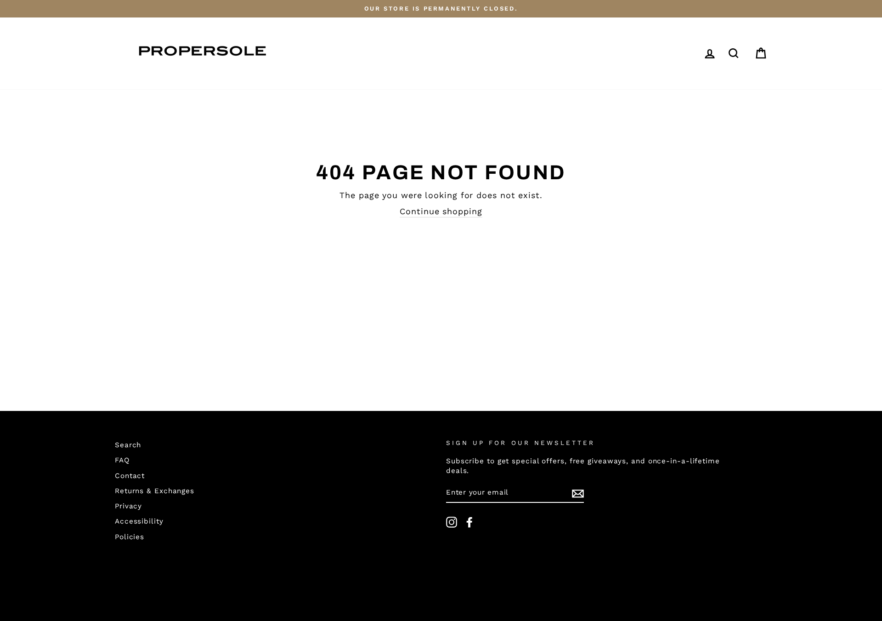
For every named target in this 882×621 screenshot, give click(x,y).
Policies (129, 537)
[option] (441, 9)
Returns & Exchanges (154, 491)
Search (128, 445)
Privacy (128, 506)
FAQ (122, 460)
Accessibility (139, 521)
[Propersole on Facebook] (469, 522)
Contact (130, 476)
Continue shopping (441, 211)
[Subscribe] (578, 493)
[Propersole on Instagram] (451, 522)
